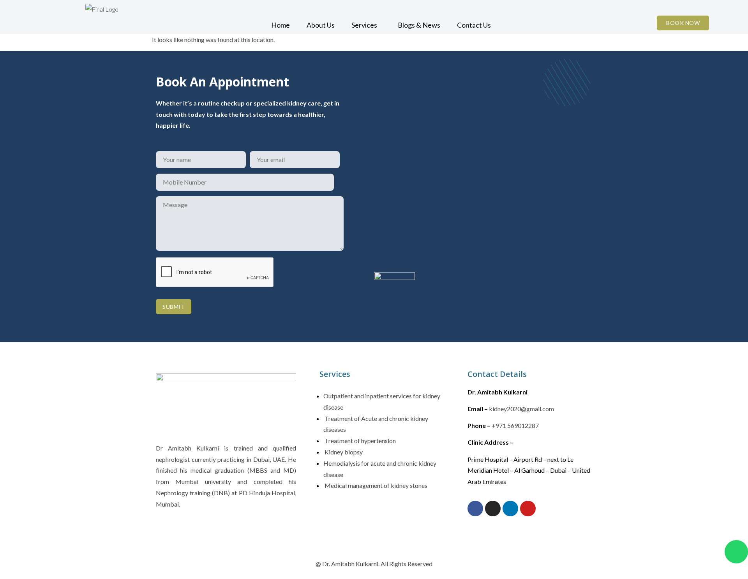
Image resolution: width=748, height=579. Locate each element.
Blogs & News (419, 25)
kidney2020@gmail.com (521, 408)
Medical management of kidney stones (375, 485)
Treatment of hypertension (359, 440)
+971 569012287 (515, 425)
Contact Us (474, 25)
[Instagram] (493, 508)
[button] (366, 25)
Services (364, 25)
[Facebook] (475, 508)
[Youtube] (528, 508)
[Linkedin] (510, 508)
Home (280, 25)
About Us (321, 25)
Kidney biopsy (343, 452)
